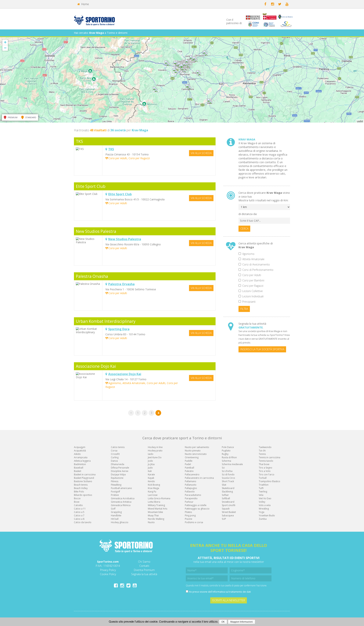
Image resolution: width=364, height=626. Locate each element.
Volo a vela (265, 505)
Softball (226, 498)
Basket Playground (84, 478)
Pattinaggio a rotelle (195, 505)
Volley (262, 501)
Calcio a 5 (79, 512)
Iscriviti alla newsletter (228, 600)
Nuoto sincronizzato (196, 454)
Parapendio (191, 498)
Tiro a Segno (265, 467)
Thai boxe (264, 464)
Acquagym (79, 447)
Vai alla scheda (201, 153)
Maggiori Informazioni (241, 621)
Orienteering (191, 457)
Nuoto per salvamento (197, 447)
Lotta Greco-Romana (159, 498)
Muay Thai (153, 515)
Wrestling (264, 508)
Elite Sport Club (90, 186)
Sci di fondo (228, 474)
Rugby (225, 454)
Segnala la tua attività (144, 574)
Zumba (263, 518)
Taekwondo (265, 447)
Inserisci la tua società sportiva (262, 349)
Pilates (188, 512)
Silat (224, 484)
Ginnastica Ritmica (120, 505)
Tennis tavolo (266, 460)
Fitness (114, 481)
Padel (188, 464)
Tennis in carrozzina (269, 457)
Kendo (151, 481)
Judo (150, 467)
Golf (113, 508)
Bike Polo (79, 491)
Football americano (121, 488)
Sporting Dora (118, 329)
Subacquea (228, 515)
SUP (224, 518)
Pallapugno (191, 488)
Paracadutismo (193, 495)
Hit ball (114, 518)
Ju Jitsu (151, 464)
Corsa (114, 450)
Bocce (77, 498)
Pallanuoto (190, 484)
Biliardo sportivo (83, 495)
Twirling (263, 491)
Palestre (189, 471)
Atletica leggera (82, 460)
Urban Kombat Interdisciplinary (106, 321)
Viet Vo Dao (265, 498)
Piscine (188, 518)
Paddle (188, 460)
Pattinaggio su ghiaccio (197, 508)
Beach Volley (81, 488)
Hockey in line (155, 447)
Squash (226, 508)
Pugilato (226, 450)
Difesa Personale (120, 467)
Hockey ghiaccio (119, 522)
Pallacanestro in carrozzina (199, 478)
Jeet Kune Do (155, 457)
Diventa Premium (144, 570)
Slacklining (227, 491)
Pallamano (190, 481)
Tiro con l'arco (266, 474)
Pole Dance (228, 447)
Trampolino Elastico (269, 481)
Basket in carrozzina (85, 474)
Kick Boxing (154, 484)
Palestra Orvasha (92, 276)
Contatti (144, 566)
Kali (150, 471)
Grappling (116, 512)
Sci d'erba (227, 471)
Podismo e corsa (194, 522)
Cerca (244, 228)
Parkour (189, 501)
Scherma (226, 460)
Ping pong (190, 515)
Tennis (262, 454)
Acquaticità (80, 450)
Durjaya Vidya (118, 474)
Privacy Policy (108, 570)
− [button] (5, 48)
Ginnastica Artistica (121, 501)
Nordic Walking (156, 518)
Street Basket (229, 512)
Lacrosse (153, 495)
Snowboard (228, 501)
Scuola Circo (228, 478)
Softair (225, 495)
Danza (114, 460)
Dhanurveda (117, 464)
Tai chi (262, 450)
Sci (223, 467)
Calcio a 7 (79, 515)
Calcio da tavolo (82, 522)
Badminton (80, 464)
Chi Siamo (144, 561)
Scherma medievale (232, 464)
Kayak (151, 478)
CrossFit (115, 454)
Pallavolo (190, 491)
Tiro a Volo (265, 471)
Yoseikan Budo (267, 515)
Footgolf (115, 491)
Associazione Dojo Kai (96, 366)
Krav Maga (153, 488)
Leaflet (360, 120)
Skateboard (228, 488)
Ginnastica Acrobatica (122, 498)
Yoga (261, 512)
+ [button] (5, 42)
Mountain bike (155, 512)
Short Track (228, 481)
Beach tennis (81, 484)
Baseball (78, 467)
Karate (151, 474)
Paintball (189, 467)
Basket (77, 471)
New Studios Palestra (96, 231)
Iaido (150, 454)
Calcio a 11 (80, 508)
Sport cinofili (228, 505)
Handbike (116, 515)
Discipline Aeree (119, 471)
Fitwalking (116, 484)
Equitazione (117, 478)
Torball (263, 478)
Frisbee (115, 495)
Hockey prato (155, 450)
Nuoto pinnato (193, 450)
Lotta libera (154, 501)
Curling (114, 457)
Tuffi (261, 488)
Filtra (244, 309)
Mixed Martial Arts (157, 508)
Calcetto (78, 505)
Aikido (77, 454)
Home (85, 4)
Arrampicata (80, 457)
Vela (261, 495)
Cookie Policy (108, 574)
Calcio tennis (118, 447)
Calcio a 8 (79, 518)
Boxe (76, 501)
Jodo (150, 460)
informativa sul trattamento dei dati (232, 591)
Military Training (156, 505)
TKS (79, 141)
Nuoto (151, 522)
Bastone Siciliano (83, 481)
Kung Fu (152, 491)
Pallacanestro (192, 474)
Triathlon (263, 484)
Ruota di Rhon (229, 457)
